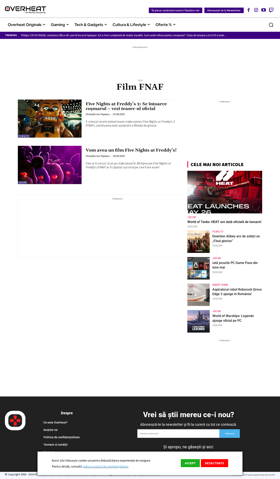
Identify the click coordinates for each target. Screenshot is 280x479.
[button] (271, 25)
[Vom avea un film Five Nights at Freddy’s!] (50, 165)
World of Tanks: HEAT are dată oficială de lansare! (224, 222)
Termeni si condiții (55, 444)
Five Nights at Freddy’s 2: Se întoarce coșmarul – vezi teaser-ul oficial (126, 106)
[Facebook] (249, 10)
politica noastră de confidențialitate (105, 466)
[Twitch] (271, 10)
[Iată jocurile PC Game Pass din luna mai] (198, 268)
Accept (190, 463)
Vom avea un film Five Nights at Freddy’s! (131, 150)
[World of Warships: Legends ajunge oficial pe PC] (198, 321)
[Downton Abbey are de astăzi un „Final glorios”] (198, 241)
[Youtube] (264, 10)
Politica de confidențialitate (61, 437)
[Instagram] (256, 10)
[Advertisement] (140, 58)
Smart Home (220, 285)
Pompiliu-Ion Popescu (98, 114)
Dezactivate (214, 463)
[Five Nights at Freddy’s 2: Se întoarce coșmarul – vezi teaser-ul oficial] (50, 119)
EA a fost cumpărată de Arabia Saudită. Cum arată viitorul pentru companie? (141, 35)
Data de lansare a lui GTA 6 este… (206, 35)
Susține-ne (50, 429)
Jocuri (22, 182)
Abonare (229, 433)
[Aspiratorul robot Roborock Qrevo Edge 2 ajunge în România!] (198, 295)
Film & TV (24, 136)
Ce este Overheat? (55, 422)
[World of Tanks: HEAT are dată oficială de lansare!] (224, 192)
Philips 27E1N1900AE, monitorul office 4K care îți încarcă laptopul (58, 35)
